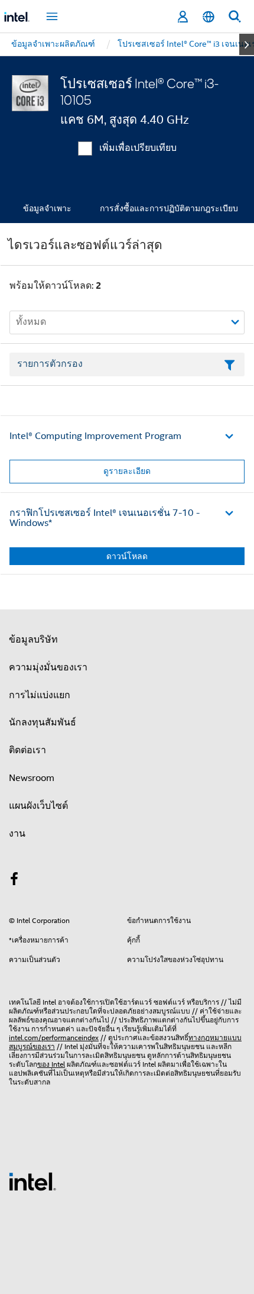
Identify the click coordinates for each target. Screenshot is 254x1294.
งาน (17, 834)
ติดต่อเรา (27, 750)
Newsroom (31, 778)
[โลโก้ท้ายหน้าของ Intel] (32, 1181)
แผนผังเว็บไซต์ (38, 806)
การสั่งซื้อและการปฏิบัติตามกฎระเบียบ (169, 208)
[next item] (246, 44)
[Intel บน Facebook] (14, 881)
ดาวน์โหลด (127, 556)
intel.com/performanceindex (54, 1037)
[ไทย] (208, 17)
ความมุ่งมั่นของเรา (48, 667)
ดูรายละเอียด (127, 471)
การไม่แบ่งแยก (39, 695)
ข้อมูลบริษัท (33, 640)
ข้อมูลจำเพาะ (47, 208)
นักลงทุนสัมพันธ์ (42, 722)
